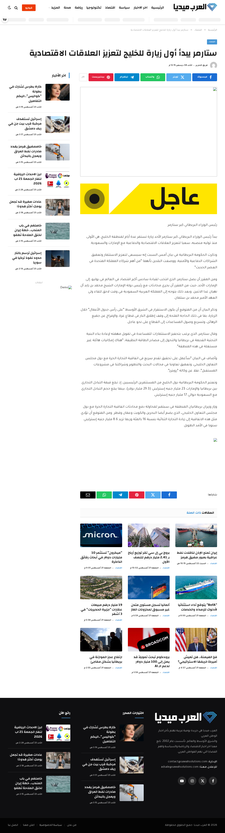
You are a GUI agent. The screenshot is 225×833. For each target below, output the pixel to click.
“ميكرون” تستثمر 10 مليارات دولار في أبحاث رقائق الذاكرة (101, 557)
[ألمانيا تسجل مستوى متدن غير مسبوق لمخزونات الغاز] (149, 587)
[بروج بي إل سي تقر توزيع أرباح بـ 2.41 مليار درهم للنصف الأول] (149, 535)
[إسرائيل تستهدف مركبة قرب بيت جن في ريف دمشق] (57, 124)
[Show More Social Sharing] (83, 77)
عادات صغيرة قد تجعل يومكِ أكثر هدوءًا (25, 204)
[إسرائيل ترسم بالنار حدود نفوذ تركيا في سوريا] (57, 258)
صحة (67, 7)
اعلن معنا (28, 825)
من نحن (71, 825)
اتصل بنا (13, 825)
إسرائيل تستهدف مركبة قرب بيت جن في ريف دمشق (25, 124)
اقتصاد (110, 7)
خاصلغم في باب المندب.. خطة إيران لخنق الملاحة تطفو (27, 230)
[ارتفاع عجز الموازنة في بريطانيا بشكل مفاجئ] (101, 639)
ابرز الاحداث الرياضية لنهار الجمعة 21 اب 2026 (28, 179)
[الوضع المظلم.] (10, 8)
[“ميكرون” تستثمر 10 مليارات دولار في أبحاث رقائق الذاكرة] (101, 535)
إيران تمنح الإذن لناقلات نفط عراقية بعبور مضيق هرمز (197, 555)
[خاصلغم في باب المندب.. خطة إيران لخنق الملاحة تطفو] (57, 231)
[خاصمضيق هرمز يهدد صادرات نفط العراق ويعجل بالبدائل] (57, 152)
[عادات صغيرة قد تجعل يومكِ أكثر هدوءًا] (57, 207)
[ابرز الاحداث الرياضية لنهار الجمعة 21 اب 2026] (57, 179)
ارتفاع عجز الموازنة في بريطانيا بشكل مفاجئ (105, 659)
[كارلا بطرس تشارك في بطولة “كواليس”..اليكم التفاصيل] (57, 92)
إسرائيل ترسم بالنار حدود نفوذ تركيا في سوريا (27, 258)
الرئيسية (157, 7)
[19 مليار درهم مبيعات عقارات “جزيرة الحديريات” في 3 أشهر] (101, 587)
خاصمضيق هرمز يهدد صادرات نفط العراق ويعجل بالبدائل (26, 151)
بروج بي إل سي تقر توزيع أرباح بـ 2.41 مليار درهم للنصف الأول (149, 557)
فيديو (28, 7)
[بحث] (16, 8)
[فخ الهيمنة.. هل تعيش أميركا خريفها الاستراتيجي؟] (196, 639)
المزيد (55, 7)
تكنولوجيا (93, 7)
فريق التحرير (202, 65)
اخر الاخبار (140, 7)
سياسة (124, 7)
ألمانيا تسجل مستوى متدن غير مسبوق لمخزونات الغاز (150, 607)
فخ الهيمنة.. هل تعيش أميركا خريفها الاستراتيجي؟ (197, 659)
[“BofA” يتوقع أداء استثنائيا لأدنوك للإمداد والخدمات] (196, 587)
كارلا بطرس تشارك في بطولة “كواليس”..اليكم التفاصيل (25, 93)
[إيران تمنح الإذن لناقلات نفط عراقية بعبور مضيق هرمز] (196, 535)
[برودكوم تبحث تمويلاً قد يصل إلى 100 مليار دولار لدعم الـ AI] (149, 639)
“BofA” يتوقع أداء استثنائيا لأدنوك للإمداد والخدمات (197, 607)
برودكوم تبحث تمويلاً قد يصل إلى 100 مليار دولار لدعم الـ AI (152, 661)
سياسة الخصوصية (51, 825)
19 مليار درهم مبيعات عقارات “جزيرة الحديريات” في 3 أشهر (101, 609)
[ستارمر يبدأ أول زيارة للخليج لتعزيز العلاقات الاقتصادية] (148, 132)
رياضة (79, 7)
